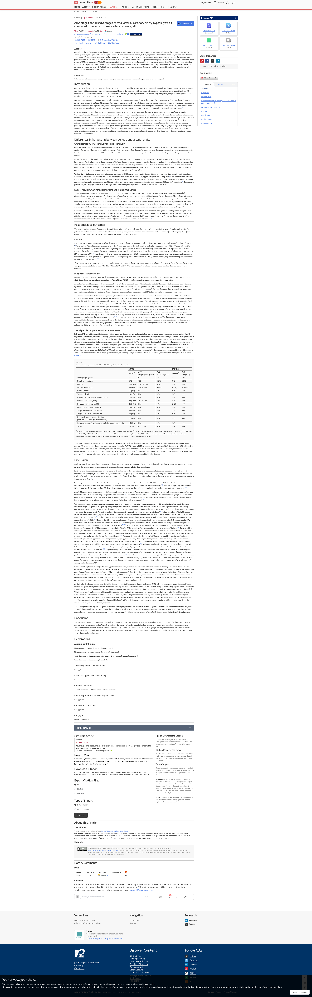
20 (162, 511)
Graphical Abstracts (139, 964)
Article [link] (94, 11)
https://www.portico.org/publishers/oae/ (104, 938)
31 (106, 580)
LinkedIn (193, 920)
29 (140, 543)
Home (77, 6)
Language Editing (137, 958)
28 (178, 527)
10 (75, 245)
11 (98, 259)
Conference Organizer (140, 972)
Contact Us (135, 920)
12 (126, 265)
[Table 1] (77, 355)
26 (123, 525)
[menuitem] (77, 7)
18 (125, 494)
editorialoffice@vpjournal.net (87, 923)
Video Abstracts (137, 967)
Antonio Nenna (98, 34)
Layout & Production (139, 961)
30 (104, 549)
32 (137, 580)
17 (162, 485)
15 (169, 341)
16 (91, 478)
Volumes (126, 6)
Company (78, 965)
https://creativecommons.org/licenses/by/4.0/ (103, 850)
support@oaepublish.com (142, 890)
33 (139, 580)
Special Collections (140, 6)
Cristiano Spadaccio (116, 34)
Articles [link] (85, 11)
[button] (185, 23)
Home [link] (76, 11)
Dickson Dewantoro (82, 34)
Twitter (192, 924)
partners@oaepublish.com (86, 962)
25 (94, 519)
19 (151, 506)
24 (98, 517)
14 (116, 316)
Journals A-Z (135, 956)
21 (96, 517)
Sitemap (133, 923)
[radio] (112, 785)
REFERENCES (83, 727)
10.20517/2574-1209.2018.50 (86, 40)
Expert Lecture (136, 969)
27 (125, 525)
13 (152, 288)
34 (190, 589)
